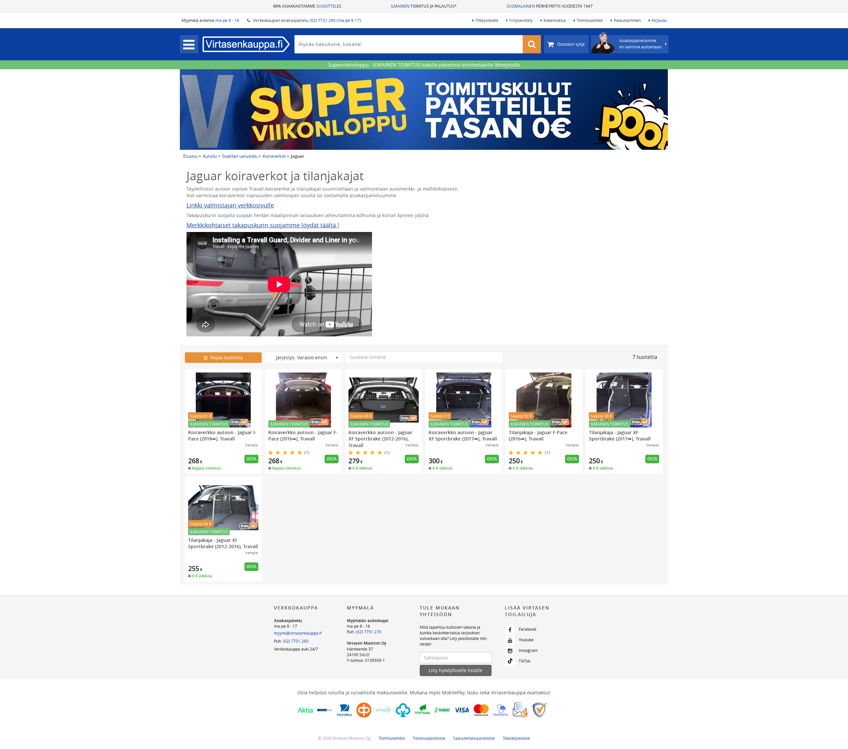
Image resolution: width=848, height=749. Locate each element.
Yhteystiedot (486, 20)
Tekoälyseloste (516, 738)
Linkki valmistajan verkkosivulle (230, 205)
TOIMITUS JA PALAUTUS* (424, 6)
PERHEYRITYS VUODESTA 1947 (549, 6)
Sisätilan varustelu (240, 156)
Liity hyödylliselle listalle (455, 670)
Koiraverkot (274, 156)
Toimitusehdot (590, 20)
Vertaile (251, 444)
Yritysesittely (521, 20)
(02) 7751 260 (295, 641)
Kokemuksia (555, 20)
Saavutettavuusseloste (474, 738)
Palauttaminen (627, 20)
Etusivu (190, 156)
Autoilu (210, 156)
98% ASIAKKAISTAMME (307, 6)
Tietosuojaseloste (429, 738)
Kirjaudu (659, 20)
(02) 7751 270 (368, 631)
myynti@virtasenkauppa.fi (298, 633)
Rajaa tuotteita (225, 357)
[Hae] (532, 44)
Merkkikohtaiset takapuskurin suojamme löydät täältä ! (262, 225)
